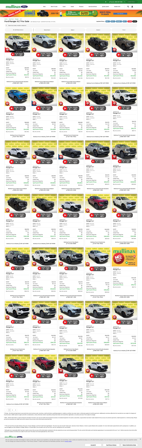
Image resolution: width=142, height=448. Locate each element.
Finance (81, 6)
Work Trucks (54, 6)
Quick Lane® (105, 6)
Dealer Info (117, 6)
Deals (72, 6)
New (44, 6)
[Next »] (15, 410)
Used (64, 6)
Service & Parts (93, 6)
